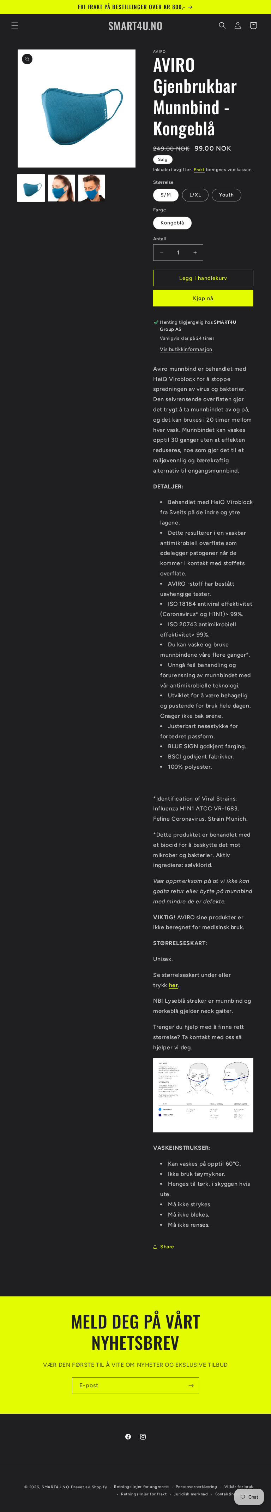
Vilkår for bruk (239, 1486)
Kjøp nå (203, 298)
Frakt (199, 169)
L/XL (195, 195)
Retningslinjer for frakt (144, 1494)
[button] (15, 25)
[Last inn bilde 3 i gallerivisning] (91, 188)
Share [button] (167, 1247)
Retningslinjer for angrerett (141, 1486)
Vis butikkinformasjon (186, 349)
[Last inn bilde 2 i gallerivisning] (61, 188)
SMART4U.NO (56, 1487)
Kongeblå (172, 223)
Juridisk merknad (190, 1494)
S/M (166, 195)
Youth (226, 195)
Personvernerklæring (196, 1486)
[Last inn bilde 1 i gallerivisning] (31, 188)
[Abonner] (191, 1385)
